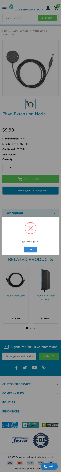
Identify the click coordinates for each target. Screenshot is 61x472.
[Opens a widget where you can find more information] (49, 466)
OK (30, 249)
